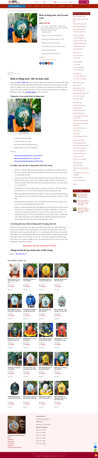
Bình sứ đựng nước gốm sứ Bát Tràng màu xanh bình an (15, 310)
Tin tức (54, 6)
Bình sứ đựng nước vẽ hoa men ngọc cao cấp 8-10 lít (60, 310)
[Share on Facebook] (40, 63)
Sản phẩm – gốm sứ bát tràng (42, 6)
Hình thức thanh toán (60, 453)
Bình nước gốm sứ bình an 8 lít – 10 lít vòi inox (27, 158)
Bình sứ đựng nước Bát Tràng (27, 11)
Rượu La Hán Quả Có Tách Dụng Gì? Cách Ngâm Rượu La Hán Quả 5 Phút (83, 203)
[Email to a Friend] (46, 63)
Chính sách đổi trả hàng (14, 447)
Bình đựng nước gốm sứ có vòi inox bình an (29, 280)
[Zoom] (9, 40)
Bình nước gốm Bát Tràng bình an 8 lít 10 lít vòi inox (29, 161)
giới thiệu (29, 6)
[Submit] (44, 2)
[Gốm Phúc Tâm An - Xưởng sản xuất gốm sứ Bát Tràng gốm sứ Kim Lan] (15, 2)
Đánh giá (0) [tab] (17, 73)
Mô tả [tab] (10, 73)
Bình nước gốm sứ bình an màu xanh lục (60, 368)
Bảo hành (69, 6)
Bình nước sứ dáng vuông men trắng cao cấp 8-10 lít (29, 368)
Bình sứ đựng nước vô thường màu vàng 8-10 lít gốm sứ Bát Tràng (60, 398)
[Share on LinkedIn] (52, 63)
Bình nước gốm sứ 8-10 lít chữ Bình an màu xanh (14, 339)
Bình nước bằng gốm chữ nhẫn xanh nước (45, 310)
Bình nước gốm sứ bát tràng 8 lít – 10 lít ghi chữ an (28, 155)
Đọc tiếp (10, 289)
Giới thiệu (10, 439)
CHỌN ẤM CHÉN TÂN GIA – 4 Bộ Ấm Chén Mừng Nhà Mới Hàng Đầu (83, 210)
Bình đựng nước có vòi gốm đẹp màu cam (30, 339)
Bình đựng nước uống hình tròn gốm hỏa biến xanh (29, 310)
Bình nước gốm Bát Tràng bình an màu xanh (60, 280)
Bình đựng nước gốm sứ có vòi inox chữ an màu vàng (45, 280)
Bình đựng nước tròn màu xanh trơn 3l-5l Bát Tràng (14, 397)
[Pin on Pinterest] (49, 63)
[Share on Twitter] (43, 63)
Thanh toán (11, 441)
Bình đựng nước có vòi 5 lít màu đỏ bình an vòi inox (60, 339)
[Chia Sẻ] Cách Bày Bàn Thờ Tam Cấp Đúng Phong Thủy (83, 195)
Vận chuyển (61, 6)
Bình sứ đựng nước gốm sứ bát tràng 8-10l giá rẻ (45, 368)
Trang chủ (11, 11)
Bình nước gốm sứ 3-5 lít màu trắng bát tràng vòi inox (14, 281)
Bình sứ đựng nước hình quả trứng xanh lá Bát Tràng (45, 339)
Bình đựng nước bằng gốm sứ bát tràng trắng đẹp (45, 397)
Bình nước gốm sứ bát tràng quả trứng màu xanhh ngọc (30, 397)
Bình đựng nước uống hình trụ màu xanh (14, 368)
